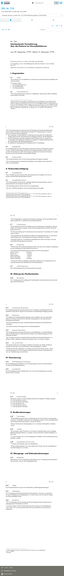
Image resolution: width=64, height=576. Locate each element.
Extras (6, 567)
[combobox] (32, 15)
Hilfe (2, 567)
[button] (32, 3)
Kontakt (11, 567)
